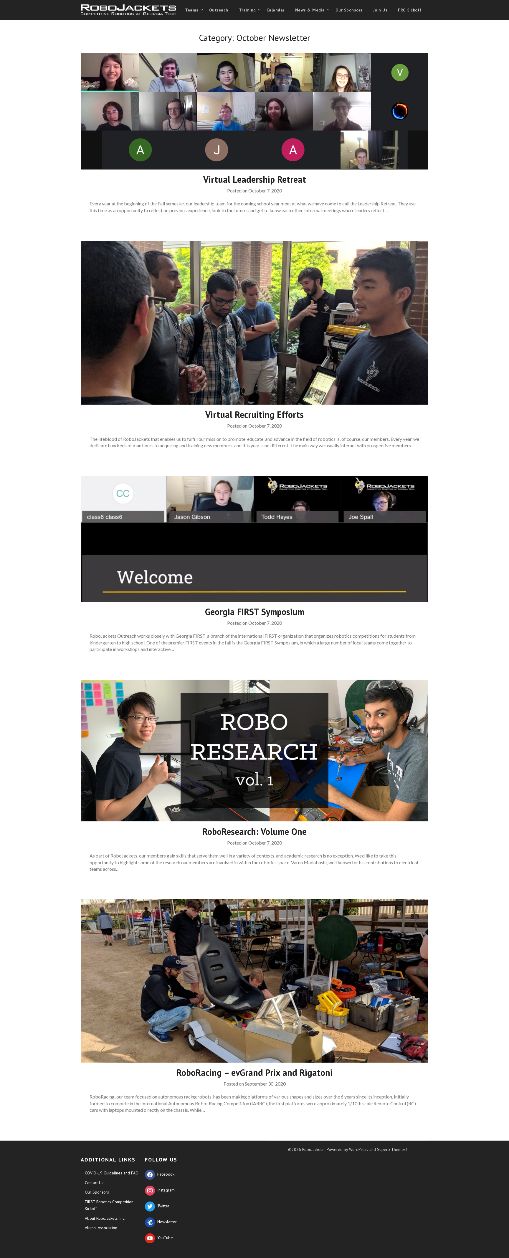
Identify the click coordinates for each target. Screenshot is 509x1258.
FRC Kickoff (410, 10)
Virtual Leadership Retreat (254, 179)
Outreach (218, 10)
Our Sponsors (349, 10)
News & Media (310, 10)
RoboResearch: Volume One (254, 831)
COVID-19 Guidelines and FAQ (111, 1173)
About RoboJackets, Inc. (105, 1218)
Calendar (276, 10)
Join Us (380, 10)
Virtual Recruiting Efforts (254, 414)
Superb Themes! (392, 1149)
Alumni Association (101, 1227)
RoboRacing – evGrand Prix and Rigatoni (254, 1072)
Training (247, 10)
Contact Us (94, 1182)
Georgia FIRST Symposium (254, 611)
